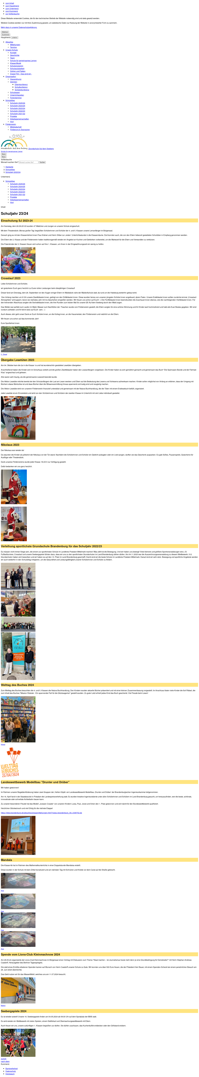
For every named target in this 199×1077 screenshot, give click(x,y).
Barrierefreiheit (12, 1068)
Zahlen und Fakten (17, 71)
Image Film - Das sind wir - (21, 73)
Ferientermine (16, 97)
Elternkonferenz (21, 84)
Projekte (13, 116)
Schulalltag (10, 100)
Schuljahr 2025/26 (17, 103)
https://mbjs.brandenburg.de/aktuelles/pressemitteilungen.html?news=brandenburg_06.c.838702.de (41, 812)
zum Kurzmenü (12, 11)
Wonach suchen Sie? (9, 162)
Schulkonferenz (21, 87)
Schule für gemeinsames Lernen (23, 60)
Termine (13, 47)
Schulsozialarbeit (17, 68)
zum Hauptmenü (12, 6)
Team (12, 58)
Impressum (10, 1073)
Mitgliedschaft (15, 127)
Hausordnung (15, 79)
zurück (3, 1058)
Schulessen (15, 92)
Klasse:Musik (15, 63)
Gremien (13, 81)
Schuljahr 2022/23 (17, 111)
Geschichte (14, 55)
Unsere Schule (12, 50)
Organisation (11, 76)
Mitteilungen (15, 44)
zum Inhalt (10, 3)
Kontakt (13, 52)
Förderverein (11, 124)
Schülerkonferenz (22, 89)
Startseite (9, 167)
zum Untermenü (12, 8)
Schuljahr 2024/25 (17, 105)
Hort (12, 121)
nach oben (5, 1061)
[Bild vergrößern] (18, 260)
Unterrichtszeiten (17, 95)
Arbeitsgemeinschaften (19, 119)
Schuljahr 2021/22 (17, 113)
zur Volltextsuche (12, 13)
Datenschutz (11, 1071)
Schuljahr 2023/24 (17, 108)
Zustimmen (5, 35)
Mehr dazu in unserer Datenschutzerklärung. (19, 27)
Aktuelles (9, 42)
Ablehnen (5, 32)
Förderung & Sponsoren (20, 129)
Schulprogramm (16, 66)
